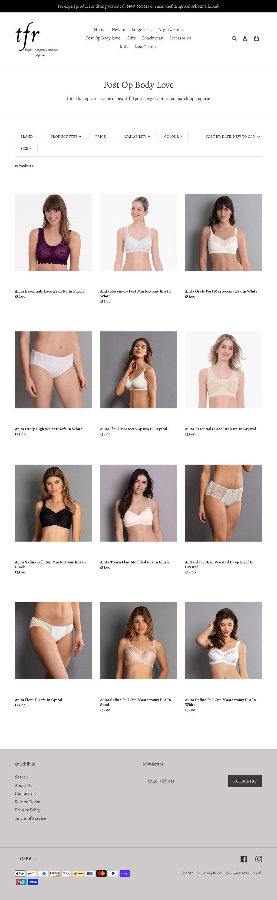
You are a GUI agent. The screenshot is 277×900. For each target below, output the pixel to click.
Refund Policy (27, 802)
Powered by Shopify (247, 873)
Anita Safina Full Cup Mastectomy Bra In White (220, 702)
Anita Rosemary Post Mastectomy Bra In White (135, 293)
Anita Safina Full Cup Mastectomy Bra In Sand (135, 702)
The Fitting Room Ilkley (213, 873)
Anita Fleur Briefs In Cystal (38, 699)
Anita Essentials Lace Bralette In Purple (50, 291)
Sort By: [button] (230, 136)
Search (21, 777)
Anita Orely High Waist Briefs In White (49, 429)
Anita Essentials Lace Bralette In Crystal (220, 429)
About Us (23, 785)
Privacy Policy (28, 810)
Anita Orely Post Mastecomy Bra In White (221, 291)
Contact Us (25, 793)
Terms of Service (30, 818)
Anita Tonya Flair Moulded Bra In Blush (134, 562)
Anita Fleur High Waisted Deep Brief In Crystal (219, 564)
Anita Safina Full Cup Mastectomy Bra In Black (50, 564)
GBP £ (25, 858)
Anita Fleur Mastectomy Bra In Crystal (133, 429)
